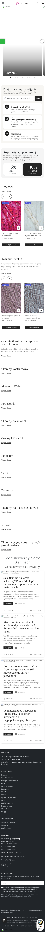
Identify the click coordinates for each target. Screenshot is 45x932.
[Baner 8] (27, 78)
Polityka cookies (7, 778)
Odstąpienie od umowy (9, 781)
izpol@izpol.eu (11, 860)
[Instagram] (3, 865)
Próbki (3, 795)
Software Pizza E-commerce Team (28, 926)
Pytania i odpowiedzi (8, 798)
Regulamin (5, 789)
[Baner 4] (18, 78)
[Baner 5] (20, 78)
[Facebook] (9, 865)
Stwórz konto (6, 828)
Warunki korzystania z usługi (24, 922)
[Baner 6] (22, 78)
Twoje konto (7, 819)
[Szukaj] (6, 3)
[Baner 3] (15, 78)
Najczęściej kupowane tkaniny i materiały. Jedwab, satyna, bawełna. (21, 763)
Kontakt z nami (6, 806)
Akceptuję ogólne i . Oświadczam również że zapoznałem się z (22, 889)
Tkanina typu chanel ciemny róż (10, 234)
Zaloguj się (5, 825)
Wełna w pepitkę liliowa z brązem (11, 317)
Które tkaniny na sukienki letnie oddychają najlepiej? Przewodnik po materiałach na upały (21, 626)
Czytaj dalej (8, 603)
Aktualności (21, 603)
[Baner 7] (25, 78)
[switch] (40, 929)
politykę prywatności (34, 887)
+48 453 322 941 (19, 856)
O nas (3, 783)
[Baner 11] (34, 78)
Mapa (3, 800)
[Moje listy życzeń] (38, 3)
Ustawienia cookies (7, 912)
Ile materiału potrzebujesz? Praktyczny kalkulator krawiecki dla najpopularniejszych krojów (20, 715)
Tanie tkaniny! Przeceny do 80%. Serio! (15, 757)
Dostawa (4, 775)
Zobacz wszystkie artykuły (22, 566)
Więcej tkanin (6, 191)
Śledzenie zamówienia (9, 822)
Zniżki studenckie (7, 803)
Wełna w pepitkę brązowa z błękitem (32, 317)
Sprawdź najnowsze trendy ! (11, 759)
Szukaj (38, 98)
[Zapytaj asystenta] (4, 920)
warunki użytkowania (20, 887)
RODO (3, 792)
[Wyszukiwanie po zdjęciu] (29, 98)
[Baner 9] (30, 78)
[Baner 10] (32, 78)
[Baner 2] (13, 78)
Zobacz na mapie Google (10, 852)
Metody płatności (7, 786)
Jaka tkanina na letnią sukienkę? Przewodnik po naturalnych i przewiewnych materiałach (20, 582)
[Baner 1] (10, 78)
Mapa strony (5, 809)
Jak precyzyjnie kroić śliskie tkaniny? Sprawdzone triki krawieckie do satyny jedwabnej (20, 671)
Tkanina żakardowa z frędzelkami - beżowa (33, 234)
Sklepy (3, 812)
